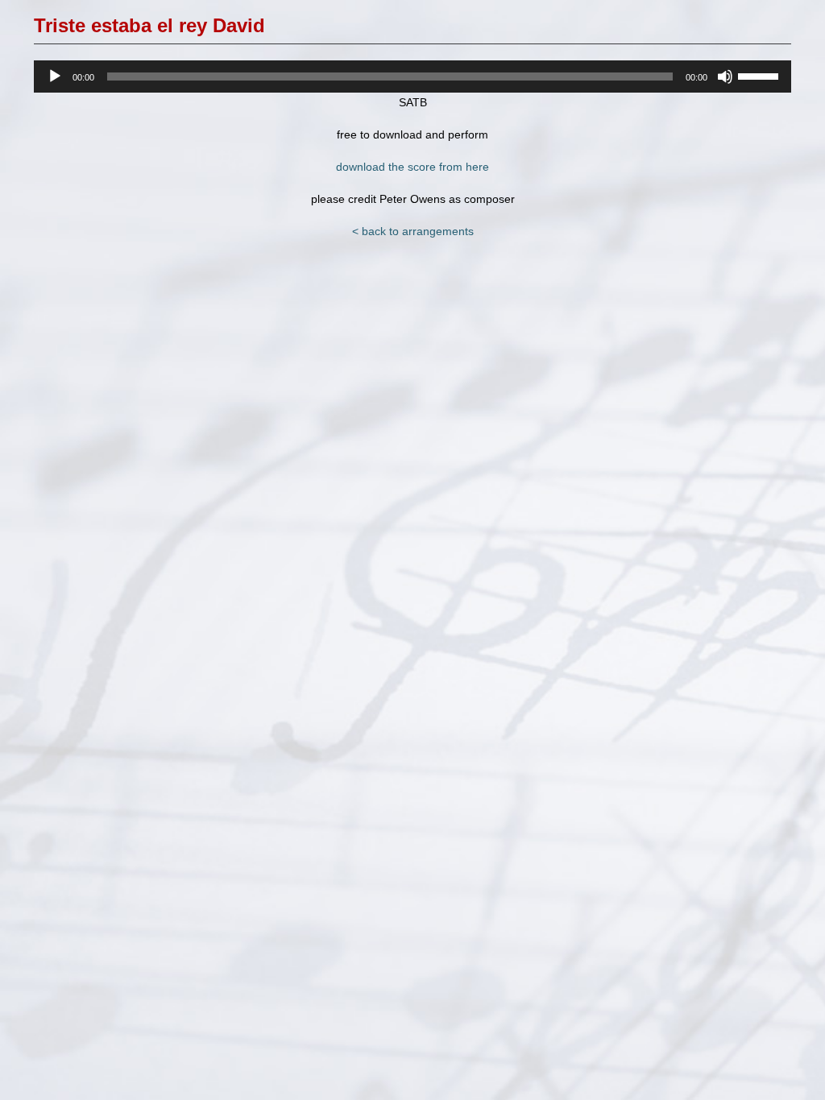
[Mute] (725, 76)
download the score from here (412, 166)
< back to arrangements (413, 231)
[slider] (760, 74)
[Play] (55, 76)
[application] (412, 76)
